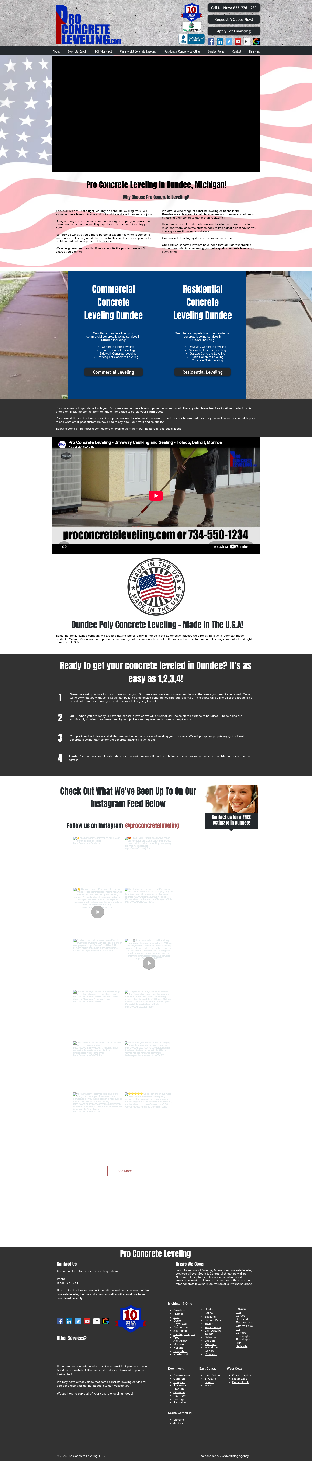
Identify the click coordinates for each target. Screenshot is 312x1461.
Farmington (243, 1336)
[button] (216, 51)
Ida (238, 1329)
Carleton (179, 1378)
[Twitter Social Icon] (229, 41)
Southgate (180, 1399)
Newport (179, 1382)
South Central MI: (180, 1413)
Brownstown (181, 1375)
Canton (209, 1309)
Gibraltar (179, 1392)
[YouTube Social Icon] (238, 41)
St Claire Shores (210, 1380)
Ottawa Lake (244, 1325)
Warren (209, 1385)
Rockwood (180, 1385)
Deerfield (242, 1319)
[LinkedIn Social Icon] (220, 41)
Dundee (241, 1332)
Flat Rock (179, 1395)
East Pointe (212, 1375)
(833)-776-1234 (67, 1282)
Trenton (178, 1389)
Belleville (241, 1346)
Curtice (240, 1315)
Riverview (179, 1402)
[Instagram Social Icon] (247, 41)
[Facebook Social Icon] (211, 41)
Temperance (244, 1322)
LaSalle (241, 1308)
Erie (238, 1312)
